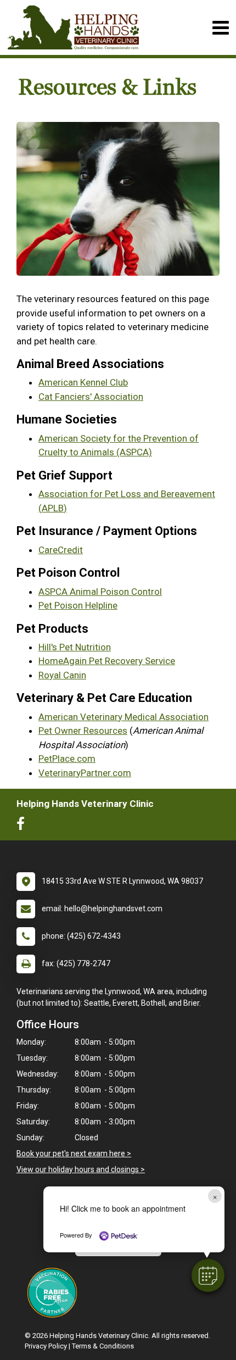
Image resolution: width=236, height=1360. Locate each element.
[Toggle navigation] (220, 27)
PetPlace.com (66, 758)
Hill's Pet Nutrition (74, 647)
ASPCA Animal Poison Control (100, 591)
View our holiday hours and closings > (80, 1169)
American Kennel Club (83, 382)
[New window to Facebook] (23, 826)
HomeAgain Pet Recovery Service (106, 660)
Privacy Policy (46, 1346)
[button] (208, 1275)
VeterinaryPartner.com (84, 772)
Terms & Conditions (103, 1346)
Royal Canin (62, 675)
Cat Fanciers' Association (90, 396)
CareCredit (60, 549)
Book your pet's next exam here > (73, 1153)
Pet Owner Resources (82, 730)
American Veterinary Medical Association (123, 716)
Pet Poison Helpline (77, 605)
